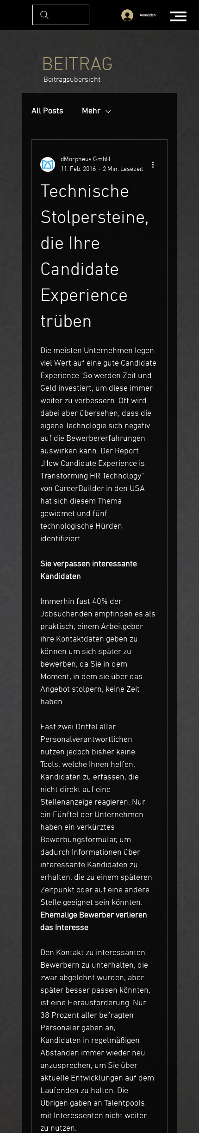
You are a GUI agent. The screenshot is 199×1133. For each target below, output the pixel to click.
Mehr (91, 111)
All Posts (47, 111)
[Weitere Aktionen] (153, 164)
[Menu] (179, 16)
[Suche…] (60, 15)
